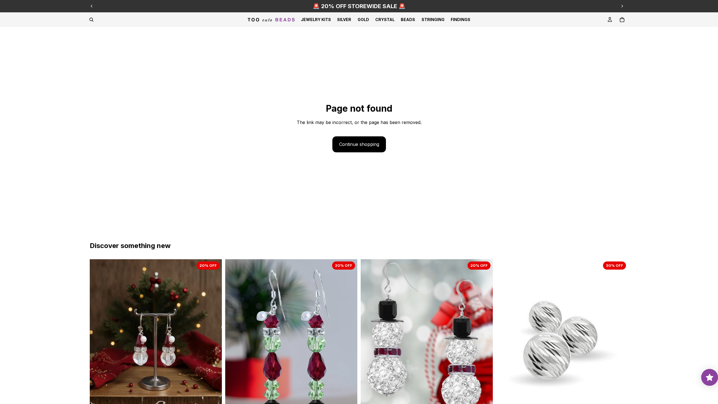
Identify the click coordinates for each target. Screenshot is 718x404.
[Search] (91, 19)
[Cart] (622, 19)
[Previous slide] (92, 6)
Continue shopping (359, 144)
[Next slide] (622, 6)
